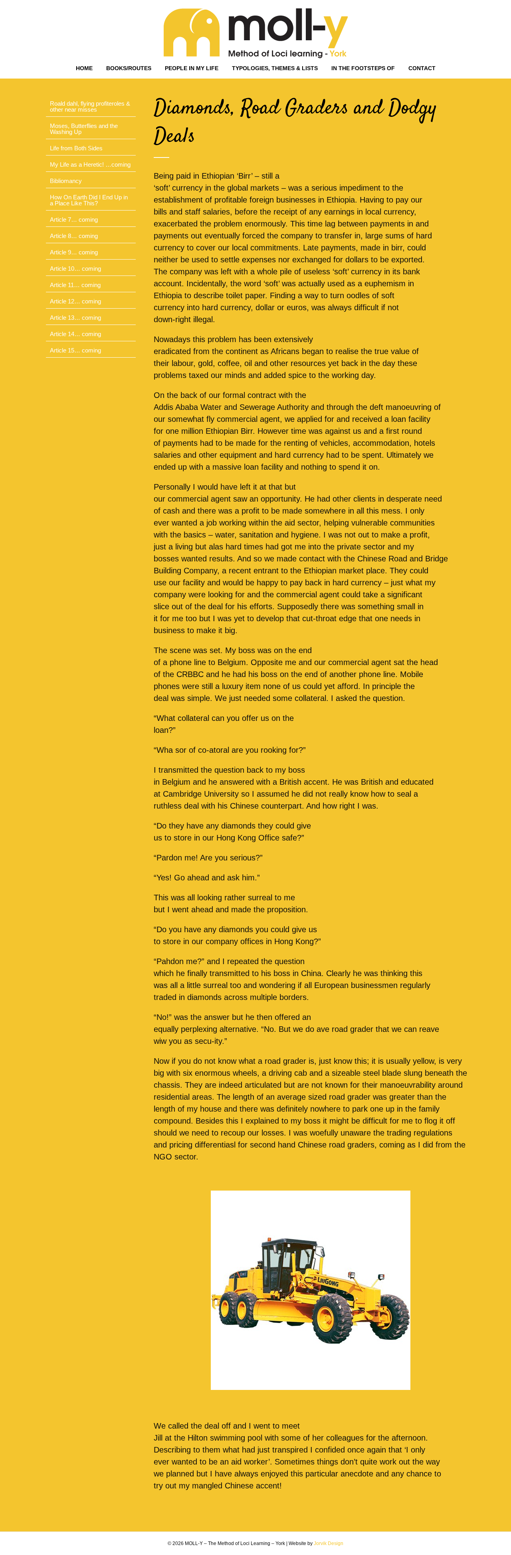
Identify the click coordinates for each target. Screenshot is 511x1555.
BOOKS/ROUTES (128, 68)
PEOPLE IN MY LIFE (191, 68)
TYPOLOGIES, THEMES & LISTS (275, 68)
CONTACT (422, 68)
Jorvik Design (328, 1543)
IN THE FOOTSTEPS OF (363, 68)
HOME (84, 68)
